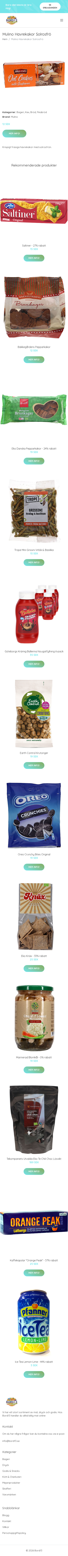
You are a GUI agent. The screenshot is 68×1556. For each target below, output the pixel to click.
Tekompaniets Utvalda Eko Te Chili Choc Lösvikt (34, 1158)
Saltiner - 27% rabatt (34, 245)
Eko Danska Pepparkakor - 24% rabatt (34, 448)
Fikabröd (42, 112)
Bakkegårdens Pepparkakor (34, 347)
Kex (27, 112)
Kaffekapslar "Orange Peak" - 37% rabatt (34, 1260)
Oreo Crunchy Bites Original (34, 854)
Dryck (5, 1465)
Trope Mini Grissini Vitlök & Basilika (34, 550)
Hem (4, 39)
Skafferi (6, 1488)
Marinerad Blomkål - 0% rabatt (34, 1057)
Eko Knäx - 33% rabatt (34, 956)
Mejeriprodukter (11, 1482)
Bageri (20, 112)
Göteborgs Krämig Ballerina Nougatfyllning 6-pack (34, 651)
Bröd (33, 112)
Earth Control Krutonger (34, 753)
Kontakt (6, 1521)
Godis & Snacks (11, 1470)
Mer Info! (14, 133)
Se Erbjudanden (50, 6)
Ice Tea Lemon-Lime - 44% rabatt (34, 1361)
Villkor (5, 1527)
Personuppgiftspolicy (14, 1532)
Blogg (5, 1515)
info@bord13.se (11, 1440)
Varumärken (9, 1494)
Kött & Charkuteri (11, 1476)
